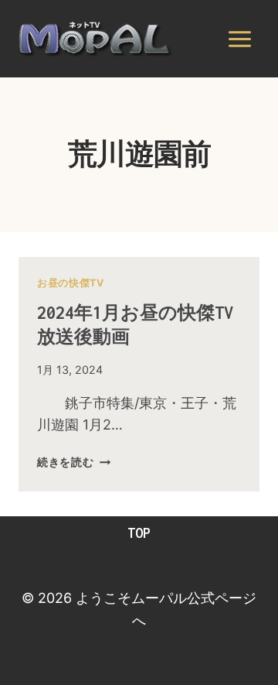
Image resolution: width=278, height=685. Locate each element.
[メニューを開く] (239, 39)
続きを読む (73, 461)
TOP (139, 533)
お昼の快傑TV (70, 283)
